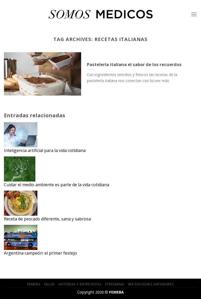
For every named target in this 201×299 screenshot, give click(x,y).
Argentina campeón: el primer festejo (40, 253)
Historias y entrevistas (79, 284)
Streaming (114, 284)
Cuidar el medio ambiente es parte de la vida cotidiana (56, 184)
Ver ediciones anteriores (151, 284)
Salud (49, 284)
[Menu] (194, 14)
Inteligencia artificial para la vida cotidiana (45, 150)
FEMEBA (34, 284)
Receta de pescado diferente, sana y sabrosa (47, 219)
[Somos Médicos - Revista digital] (100, 14)
